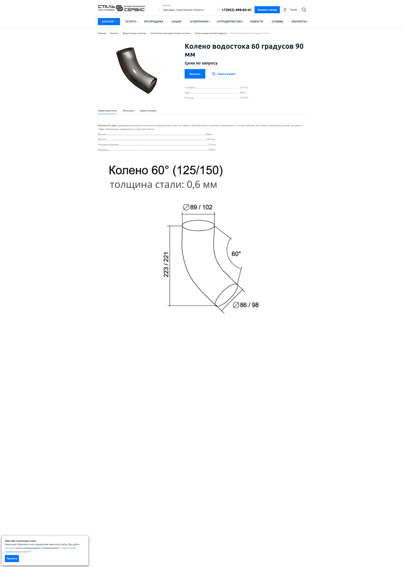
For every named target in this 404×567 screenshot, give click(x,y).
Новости (256, 21)
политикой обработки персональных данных (132, 378)
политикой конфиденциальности (125, 388)
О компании (199, 21)
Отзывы (277, 21)
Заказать (195, 73)
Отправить (178, 404)
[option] (137, 70)
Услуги (130, 21)
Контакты (299, 21)
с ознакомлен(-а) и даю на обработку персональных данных (142, 380)
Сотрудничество (229, 21)
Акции (176, 21)
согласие (10, 547)
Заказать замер (267, 9)
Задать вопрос (226, 73)
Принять (11, 558)
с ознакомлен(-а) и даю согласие (143, 388)
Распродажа (153, 21)
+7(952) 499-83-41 (237, 10)
